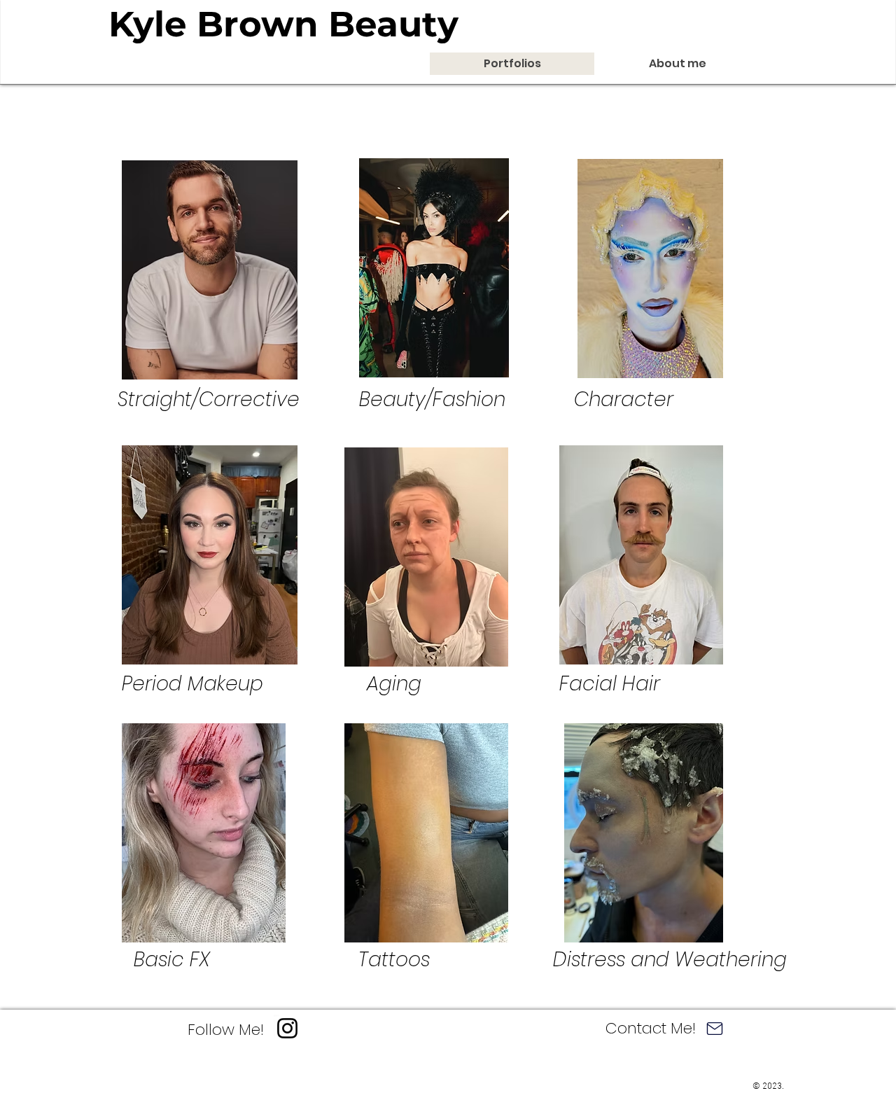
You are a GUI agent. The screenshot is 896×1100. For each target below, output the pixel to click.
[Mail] (714, 1028)
